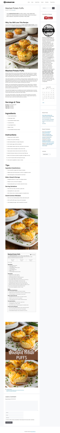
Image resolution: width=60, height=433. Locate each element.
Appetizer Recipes (9, 389)
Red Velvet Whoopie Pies (46, 117)
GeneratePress (33, 431)
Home (29, 2)
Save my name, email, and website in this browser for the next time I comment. (20, 419)
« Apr (43, 102)
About (32, 2)
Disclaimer (46, 2)
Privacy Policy (52, 2)
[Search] (53, 8)
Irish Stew (44, 123)
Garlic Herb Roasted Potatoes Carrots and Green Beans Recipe (48, 144)
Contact (42, 2)
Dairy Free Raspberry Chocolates (48, 119)
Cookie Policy (37, 2)
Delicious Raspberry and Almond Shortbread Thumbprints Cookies (48, 140)
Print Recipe (33, 254)
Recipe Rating (7, 399)
